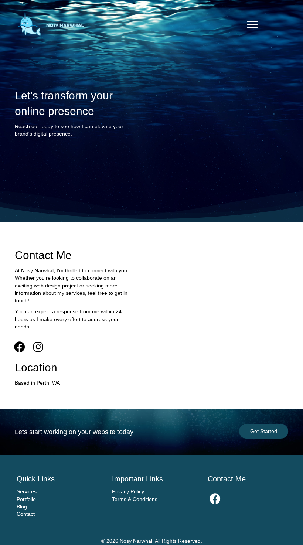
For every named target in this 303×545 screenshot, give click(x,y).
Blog (22, 507)
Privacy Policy (128, 491)
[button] (19, 347)
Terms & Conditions (134, 499)
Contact (26, 514)
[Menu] (252, 24)
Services (27, 491)
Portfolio (26, 499)
